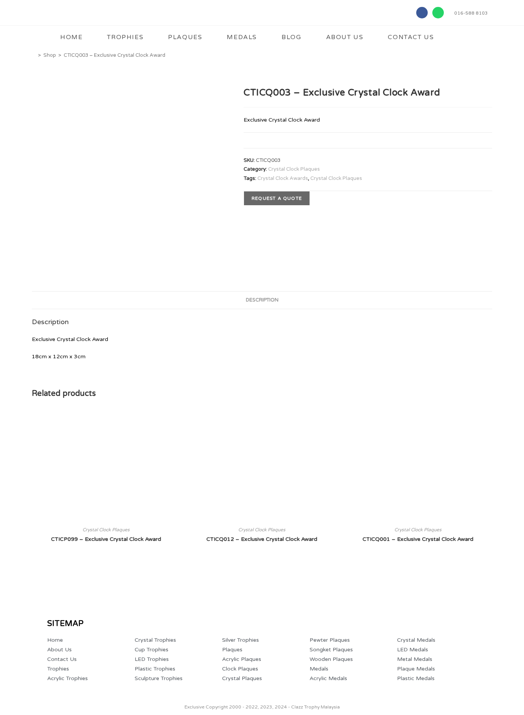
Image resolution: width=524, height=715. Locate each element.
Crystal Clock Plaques (294, 169)
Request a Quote (277, 198)
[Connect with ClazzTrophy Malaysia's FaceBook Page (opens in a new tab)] (18, 680)
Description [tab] (262, 300)
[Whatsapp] (438, 12)
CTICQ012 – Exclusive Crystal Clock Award (261, 539)
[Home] (34, 55)
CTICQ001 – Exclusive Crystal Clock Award (418, 539)
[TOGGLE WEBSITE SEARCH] (461, 37)
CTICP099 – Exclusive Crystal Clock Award (106, 539)
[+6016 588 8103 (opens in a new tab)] (506, 678)
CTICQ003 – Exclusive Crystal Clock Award (114, 55)
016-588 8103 (471, 13)
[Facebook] (422, 12)
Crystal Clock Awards (282, 178)
